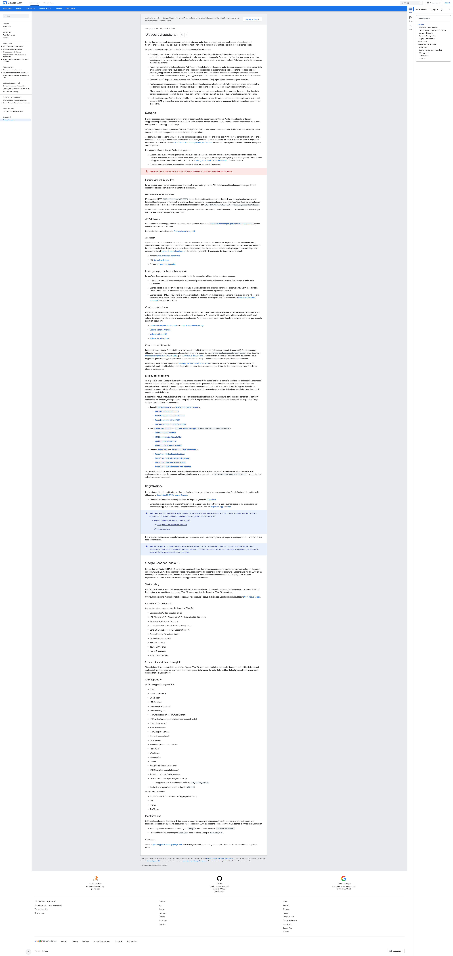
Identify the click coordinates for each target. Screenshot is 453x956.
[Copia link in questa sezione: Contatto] (157, 839)
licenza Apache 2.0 (153, 861)
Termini (37, 951)
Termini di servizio (41, 909)
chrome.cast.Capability (166, 264)
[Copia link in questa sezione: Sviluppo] (158, 113)
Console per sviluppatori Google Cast (48, 905)
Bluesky (162, 909)
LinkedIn (162, 917)
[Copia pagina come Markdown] (182, 35)
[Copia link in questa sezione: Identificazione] (163, 816)
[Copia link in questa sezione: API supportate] (164, 679)
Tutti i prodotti (132, 941)
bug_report (441, 9)
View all (286, 932)
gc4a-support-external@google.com (167, 844)
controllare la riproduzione (192, 356)
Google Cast (48, 3)
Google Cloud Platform (102, 941)
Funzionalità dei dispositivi (185, 231)
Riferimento (30, 8)
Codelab (58, 8)
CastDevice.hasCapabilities (168, 256)
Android (286, 905)
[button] (15, 46)
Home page (34, 3)
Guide (18, 8)
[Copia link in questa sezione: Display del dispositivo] (171, 376)
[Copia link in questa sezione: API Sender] (157, 237)
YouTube (162, 924)
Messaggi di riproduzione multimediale (161, 356)
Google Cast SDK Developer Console (172, 495)
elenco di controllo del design (173, 251)
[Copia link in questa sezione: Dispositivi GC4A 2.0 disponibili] (174, 603)
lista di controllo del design (193, 325)
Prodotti (159, 29)
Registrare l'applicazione (220, 507)
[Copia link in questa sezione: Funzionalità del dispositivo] (176, 180)
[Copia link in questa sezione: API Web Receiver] (162, 219)
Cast (19, 2)
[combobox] (411, 3)
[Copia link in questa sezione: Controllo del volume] (170, 307)
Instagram (162, 913)
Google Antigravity (290, 920)
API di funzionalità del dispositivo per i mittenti (192, 142)
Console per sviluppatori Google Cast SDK (241, 549)
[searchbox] (16, 16)
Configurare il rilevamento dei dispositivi (175, 520)
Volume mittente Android (160, 330)
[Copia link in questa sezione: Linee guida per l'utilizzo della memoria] (189, 271)
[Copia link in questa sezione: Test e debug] (161, 584)
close (449, 9)
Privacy (45, 951)
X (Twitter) (163, 920)
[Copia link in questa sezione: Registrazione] (165, 486)
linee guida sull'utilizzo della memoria (210, 160)
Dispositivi (211, 500)
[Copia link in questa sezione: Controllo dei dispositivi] (172, 345)
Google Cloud (288, 924)
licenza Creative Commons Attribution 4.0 (220, 858)
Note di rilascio (40, 913)
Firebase (286, 913)
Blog (160, 905)
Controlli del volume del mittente (163, 325)
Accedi (447, 3)
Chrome (286, 909)
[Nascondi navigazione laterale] (28, 951)
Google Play (287, 928)
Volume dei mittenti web (160, 338)
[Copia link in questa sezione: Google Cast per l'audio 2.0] (182, 563)
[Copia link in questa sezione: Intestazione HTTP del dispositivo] (176, 194)
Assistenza (70, 8)
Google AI (118, 941)
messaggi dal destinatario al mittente (193, 363)
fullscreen (445, 9)
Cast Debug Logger (252, 597)
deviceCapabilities (161, 260)
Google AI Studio (289, 917)
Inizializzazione (164, 529)
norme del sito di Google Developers (194, 861)
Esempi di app (45, 8)
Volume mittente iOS (158, 334)
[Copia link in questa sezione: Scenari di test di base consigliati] (182, 662)
